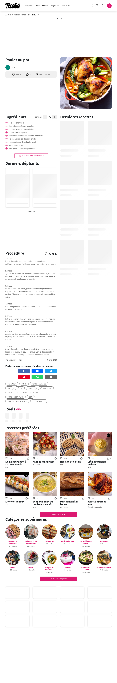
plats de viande (39, 384)
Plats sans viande (85, 568)
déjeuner (12, 384)
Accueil (8, 15)
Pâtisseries (49, 541)
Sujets (37, 6)
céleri (20, 388)
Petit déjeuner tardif (86, 542)
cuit (9, 388)
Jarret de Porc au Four (97, 503)
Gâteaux (67, 567)
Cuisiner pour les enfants (31, 542)
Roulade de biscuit (70, 461)
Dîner (24, 384)
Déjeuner (104, 541)
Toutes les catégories (58, 579)
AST (89, 467)
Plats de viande (20, 15)
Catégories (28, 6)
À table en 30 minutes (17, 401)
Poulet (31, 388)
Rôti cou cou (45, 388)
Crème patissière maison (97, 463)
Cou (30, 397)
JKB (13, 68)
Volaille (12, 393)
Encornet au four (14, 501)
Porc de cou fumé (15, 397)
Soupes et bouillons (49, 568)
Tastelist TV (65, 6)
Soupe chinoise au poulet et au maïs (43, 503)
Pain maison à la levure (69, 503)
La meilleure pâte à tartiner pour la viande (15, 463)
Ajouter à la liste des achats (33, 156)
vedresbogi (64, 507)
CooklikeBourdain (95, 507)
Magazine (54, 6)
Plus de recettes (58, 514)
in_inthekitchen (39, 464)
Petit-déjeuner (67, 541)
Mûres (35, 393)
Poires (24, 393)
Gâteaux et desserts (13, 542)
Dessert (31, 567)
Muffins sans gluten (43, 461)
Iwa (6, 467)
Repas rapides (38, 401)
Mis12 (62, 464)
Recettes (45, 6)
